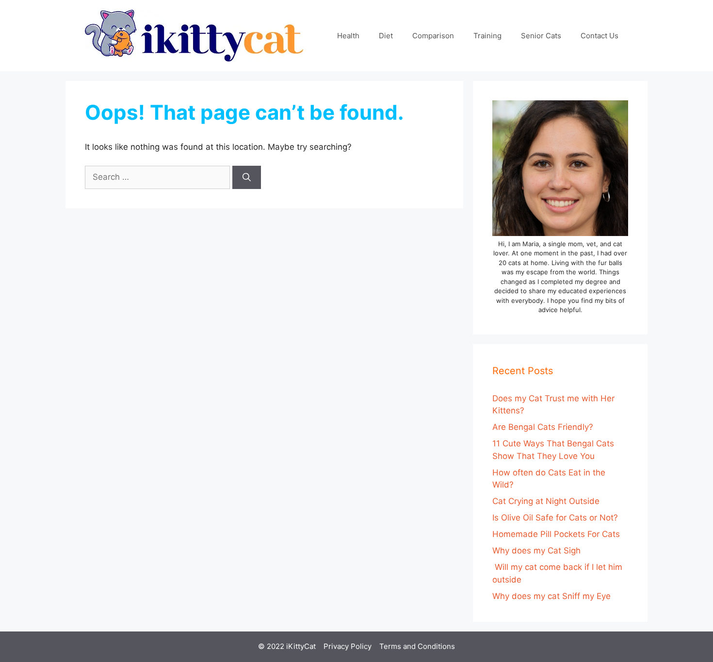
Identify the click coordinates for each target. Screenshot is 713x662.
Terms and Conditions (417, 646)
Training (487, 35)
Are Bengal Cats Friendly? (542, 427)
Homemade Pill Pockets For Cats (556, 534)
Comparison (433, 35)
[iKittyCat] (194, 35)
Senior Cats (541, 35)
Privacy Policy (348, 646)
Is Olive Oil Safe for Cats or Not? (555, 517)
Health (348, 35)
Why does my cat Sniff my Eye (551, 596)
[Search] (246, 177)
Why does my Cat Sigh (536, 550)
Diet (386, 35)
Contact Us (599, 35)
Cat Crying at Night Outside (546, 501)
